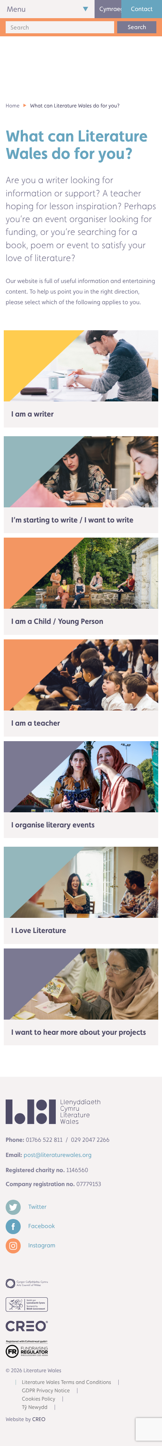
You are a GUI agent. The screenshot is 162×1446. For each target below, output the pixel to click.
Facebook (41, 1226)
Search (137, 27)
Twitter (36, 1206)
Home (13, 106)
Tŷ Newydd (34, 1407)
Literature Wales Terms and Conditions (66, 1382)
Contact (142, 8)
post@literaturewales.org (58, 1154)
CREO (39, 1419)
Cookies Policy (38, 1399)
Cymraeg (110, 8)
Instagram (41, 1245)
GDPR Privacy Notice (46, 1391)
